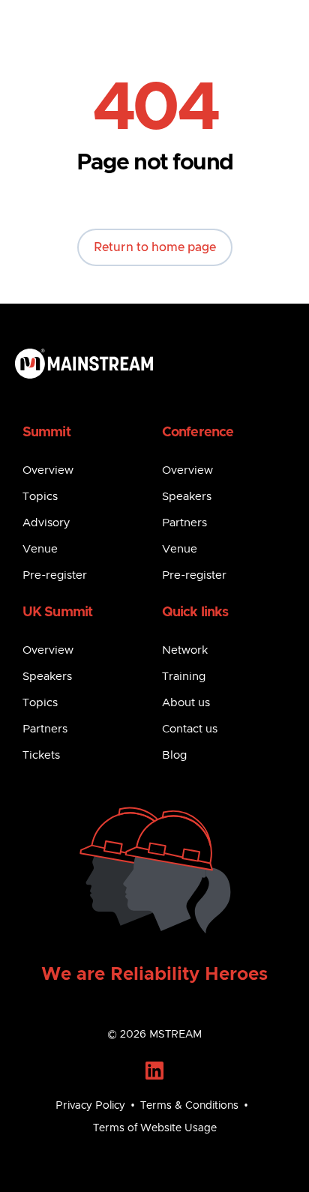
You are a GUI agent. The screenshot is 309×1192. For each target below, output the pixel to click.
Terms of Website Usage (155, 1128)
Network (185, 650)
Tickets (41, 755)
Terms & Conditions (189, 1106)
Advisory (46, 523)
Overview (48, 470)
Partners (184, 523)
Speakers (187, 496)
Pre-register (54, 575)
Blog (174, 755)
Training (184, 676)
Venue (40, 549)
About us (186, 702)
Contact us (190, 729)
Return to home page (155, 247)
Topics (40, 496)
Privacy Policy (90, 1106)
